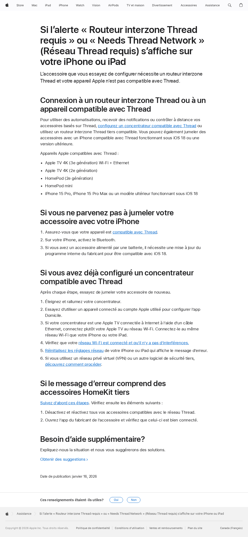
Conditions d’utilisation (129, 528)
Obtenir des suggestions (62, 459)
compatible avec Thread (135, 232)
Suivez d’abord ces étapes (64, 402)
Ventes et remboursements (166, 528)
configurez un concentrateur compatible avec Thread (147, 125)
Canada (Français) (231, 528)
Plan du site (195, 528)
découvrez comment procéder (73, 364)
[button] (229, 5)
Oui (116, 500)
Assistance (24, 513)
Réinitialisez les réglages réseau (74, 350)
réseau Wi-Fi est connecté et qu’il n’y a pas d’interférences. (133, 342)
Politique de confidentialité (93, 528)
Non (134, 500)
